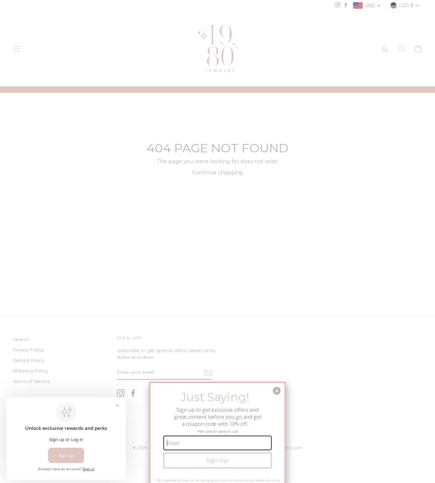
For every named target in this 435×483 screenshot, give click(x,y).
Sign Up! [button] (217, 460)
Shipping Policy (30, 370)
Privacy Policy (28, 349)
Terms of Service (31, 381)
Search (21, 339)
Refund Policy (28, 360)
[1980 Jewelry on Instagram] (121, 393)
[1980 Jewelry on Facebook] (133, 393)
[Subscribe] (208, 373)
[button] (277, 391)
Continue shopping (217, 172)
